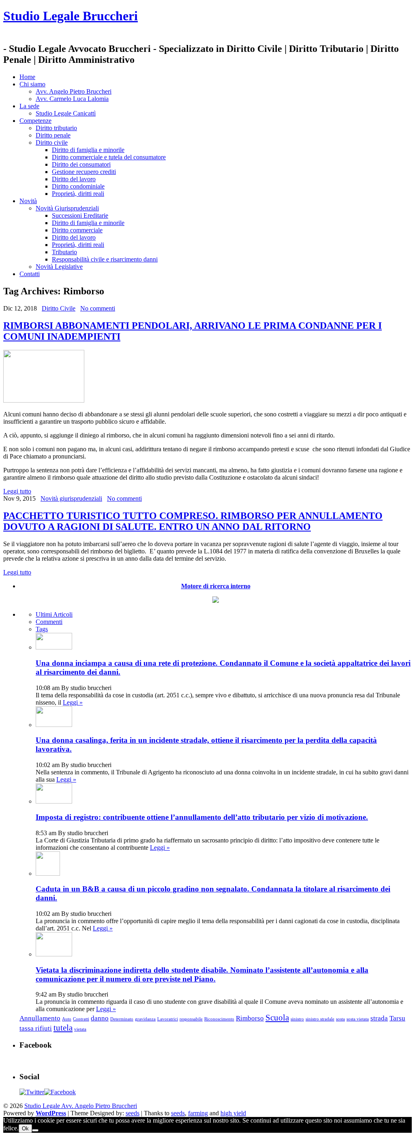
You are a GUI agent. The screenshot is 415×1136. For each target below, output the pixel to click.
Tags (42, 629)
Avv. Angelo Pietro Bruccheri (73, 91)
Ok (25, 1128)
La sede (29, 106)
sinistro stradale (320, 1019)
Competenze (35, 120)
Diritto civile (52, 142)
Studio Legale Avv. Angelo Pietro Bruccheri (80, 1105)
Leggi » (73, 702)
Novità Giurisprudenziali (67, 208)
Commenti (49, 621)
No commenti (97, 308)
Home (27, 76)
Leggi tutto (17, 491)
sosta (340, 1019)
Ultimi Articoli (54, 614)
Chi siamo (32, 84)
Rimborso (250, 1018)
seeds (132, 1113)
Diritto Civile (58, 308)
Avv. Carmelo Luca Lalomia (72, 98)
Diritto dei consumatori (81, 164)
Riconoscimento (219, 1019)
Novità (28, 200)
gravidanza (145, 1019)
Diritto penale (53, 135)
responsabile (191, 1019)
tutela (63, 1028)
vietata (80, 1029)
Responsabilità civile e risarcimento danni (105, 259)
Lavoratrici (167, 1019)
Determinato (121, 1019)
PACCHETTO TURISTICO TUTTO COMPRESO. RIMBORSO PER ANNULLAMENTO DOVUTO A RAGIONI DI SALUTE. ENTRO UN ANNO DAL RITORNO (193, 521)
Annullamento (39, 1018)
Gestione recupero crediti (84, 171)
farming (198, 1113)
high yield (233, 1113)
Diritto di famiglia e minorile (88, 149)
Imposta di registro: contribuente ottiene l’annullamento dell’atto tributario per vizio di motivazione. (202, 817)
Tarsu (397, 1018)
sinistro (297, 1019)
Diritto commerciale (77, 230)
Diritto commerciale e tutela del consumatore (109, 157)
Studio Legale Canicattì (66, 113)
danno (100, 1018)
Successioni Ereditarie (80, 215)
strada (379, 1018)
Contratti (81, 1019)
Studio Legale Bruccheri (70, 16)
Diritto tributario (56, 127)
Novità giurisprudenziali (71, 498)
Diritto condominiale (78, 186)
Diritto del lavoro (74, 179)
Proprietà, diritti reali (78, 193)
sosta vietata (358, 1019)
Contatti (29, 273)
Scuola (277, 1017)
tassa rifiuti (35, 1028)
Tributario (64, 252)
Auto (66, 1019)
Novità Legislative (59, 266)
